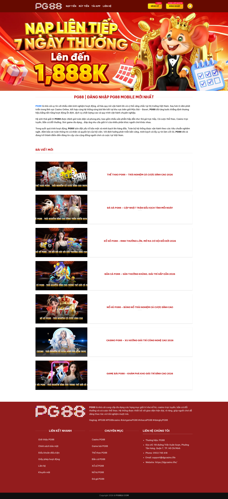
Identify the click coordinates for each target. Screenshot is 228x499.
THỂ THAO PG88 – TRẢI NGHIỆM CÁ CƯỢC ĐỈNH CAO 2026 (140, 174)
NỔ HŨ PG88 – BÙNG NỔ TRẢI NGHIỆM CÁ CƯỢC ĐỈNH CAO (140, 307)
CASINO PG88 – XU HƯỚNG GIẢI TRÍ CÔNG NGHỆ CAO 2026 (140, 340)
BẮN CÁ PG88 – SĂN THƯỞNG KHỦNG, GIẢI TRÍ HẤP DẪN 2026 (139, 274)
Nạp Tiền (71, 6)
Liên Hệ (107, 6)
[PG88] (48, 6)
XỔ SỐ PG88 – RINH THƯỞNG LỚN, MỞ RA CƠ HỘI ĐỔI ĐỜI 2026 (140, 241)
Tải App (95, 6)
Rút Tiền (84, 6)
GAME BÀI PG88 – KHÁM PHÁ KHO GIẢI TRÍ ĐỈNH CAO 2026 (140, 373)
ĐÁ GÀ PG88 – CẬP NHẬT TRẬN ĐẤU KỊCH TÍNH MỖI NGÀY (140, 207)
